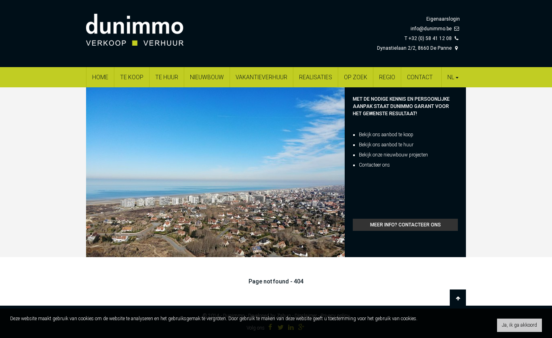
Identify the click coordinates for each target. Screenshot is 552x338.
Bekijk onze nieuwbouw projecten (393, 155)
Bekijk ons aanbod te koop (386, 134)
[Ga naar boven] (458, 298)
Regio (387, 77)
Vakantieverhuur (261, 77)
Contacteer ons (374, 165)
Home (100, 77)
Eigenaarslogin (443, 19)
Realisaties (315, 77)
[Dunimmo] (146, 26)
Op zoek (355, 77)
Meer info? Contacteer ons (405, 225)
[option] (215, 172)
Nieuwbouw (207, 77)
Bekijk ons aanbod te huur (386, 145)
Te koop (131, 77)
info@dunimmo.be (431, 29)
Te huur (166, 77)
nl (450, 77)
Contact (420, 77)
